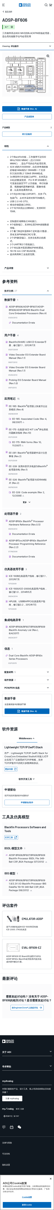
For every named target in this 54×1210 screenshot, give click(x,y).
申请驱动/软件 (27, 802)
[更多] (27, 502)
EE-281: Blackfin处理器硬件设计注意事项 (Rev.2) (28, 454)
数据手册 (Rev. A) (29, 109)
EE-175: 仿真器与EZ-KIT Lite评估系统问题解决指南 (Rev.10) (28, 431)
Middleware (25, 738)
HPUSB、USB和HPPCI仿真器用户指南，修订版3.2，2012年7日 (27, 603)
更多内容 (9, 769)
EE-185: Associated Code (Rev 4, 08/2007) (29, 420)
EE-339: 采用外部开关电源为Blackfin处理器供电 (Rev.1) (28, 467)
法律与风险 (7, 1142)
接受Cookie (27, 1205)
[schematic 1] (27, 74)
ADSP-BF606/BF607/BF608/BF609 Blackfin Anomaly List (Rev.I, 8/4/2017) (27, 630)
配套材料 (10, 672)
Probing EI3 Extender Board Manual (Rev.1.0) (27, 382)
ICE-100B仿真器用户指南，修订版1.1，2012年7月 (28, 578)
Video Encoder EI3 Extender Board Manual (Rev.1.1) (27, 369)
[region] (27, 1192)
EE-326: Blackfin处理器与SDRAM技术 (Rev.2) (28, 481)
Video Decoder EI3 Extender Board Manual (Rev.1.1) (27, 356)
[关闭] (51, 1179)
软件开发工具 (25, 779)
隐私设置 (6, 1165)
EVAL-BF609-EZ (31, 947)
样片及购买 (27, 134)
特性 (6, 146)
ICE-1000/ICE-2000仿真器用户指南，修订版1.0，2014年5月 (28, 590)
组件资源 (10, 680)
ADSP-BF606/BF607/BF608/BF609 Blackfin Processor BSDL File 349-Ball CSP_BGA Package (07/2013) (27, 858)
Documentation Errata (23, 322)
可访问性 (6, 1154)
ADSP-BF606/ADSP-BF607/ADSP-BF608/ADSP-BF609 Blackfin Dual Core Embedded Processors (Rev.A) (28, 310)
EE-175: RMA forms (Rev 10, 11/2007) (27, 444)
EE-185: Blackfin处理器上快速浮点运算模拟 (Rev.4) (28, 407)
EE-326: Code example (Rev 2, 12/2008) (28, 494)
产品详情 (8, 268)
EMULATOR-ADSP (32, 918)
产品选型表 (29, 116)
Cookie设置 (27, 1197)
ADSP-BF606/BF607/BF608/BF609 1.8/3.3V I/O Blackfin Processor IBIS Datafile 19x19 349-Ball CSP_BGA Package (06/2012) (27, 885)
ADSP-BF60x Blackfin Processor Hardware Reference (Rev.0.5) (26, 522)
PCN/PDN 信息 (12, 687)
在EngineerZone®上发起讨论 (25, 1007)
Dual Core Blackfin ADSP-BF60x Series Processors (26, 657)
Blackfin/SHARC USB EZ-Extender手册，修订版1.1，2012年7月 (28, 344)
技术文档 (10, 290)
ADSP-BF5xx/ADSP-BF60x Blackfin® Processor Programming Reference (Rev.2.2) (28, 544)
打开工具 (9, 837)
